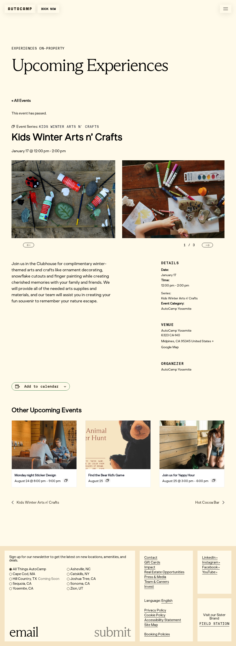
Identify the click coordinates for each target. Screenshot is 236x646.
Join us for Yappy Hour (178, 475)
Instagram (210, 562)
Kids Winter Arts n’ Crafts (179, 298)
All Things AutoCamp (29, 569)
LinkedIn (209, 557)
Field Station (214, 623)
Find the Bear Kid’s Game (106, 475)
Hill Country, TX (36, 579)
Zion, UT (76, 588)
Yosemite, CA (23, 588)
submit (112, 632)
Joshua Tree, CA (83, 579)
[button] (28, 245)
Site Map (151, 625)
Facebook (210, 567)
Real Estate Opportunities (164, 572)
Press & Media (155, 577)
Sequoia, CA (22, 584)
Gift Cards (152, 562)
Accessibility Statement (162, 620)
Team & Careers (156, 582)
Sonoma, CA (80, 584)
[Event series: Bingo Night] (66, 480)
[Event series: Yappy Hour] (213, 480)
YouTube (208, 572)
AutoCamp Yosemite (176, 309)
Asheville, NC (80, 569)
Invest (149, 587)
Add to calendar (41, 386)
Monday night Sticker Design (35, 475)
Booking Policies (157, 634)
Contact (150, 557)
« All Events (21, 100)
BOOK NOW (48, 9)
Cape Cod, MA (24, 574)
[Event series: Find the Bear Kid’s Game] (107, 480)
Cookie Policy (154, 615)
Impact (149, 567)
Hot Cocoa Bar (207, 502)
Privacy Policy (155, 610)
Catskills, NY (79, 574)
